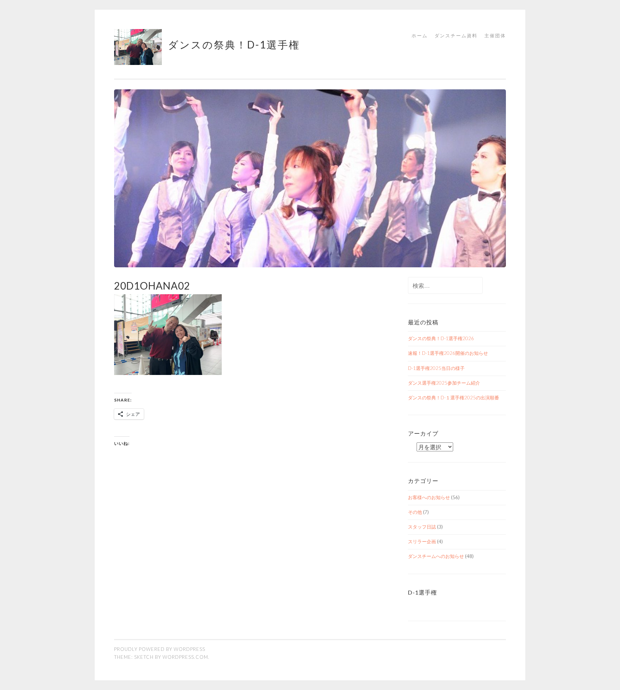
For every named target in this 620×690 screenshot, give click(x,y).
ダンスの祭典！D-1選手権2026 (441, 338)
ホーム (420, 35)
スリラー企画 (422, 541)
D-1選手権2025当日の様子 (436, 368)
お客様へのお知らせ (429, 497)
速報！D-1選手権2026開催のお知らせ (448, 353)
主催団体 (495, 35)
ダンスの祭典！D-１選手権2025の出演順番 (453, 397)
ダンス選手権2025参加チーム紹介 (444, 383)
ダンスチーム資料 (456, 35)
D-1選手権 (422, 592)
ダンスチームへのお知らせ (436, 556)
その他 (415, 512)
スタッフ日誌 (422, 527)
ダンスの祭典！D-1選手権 (234, 44)
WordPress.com (185, 657)
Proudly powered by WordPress (159, 649)
